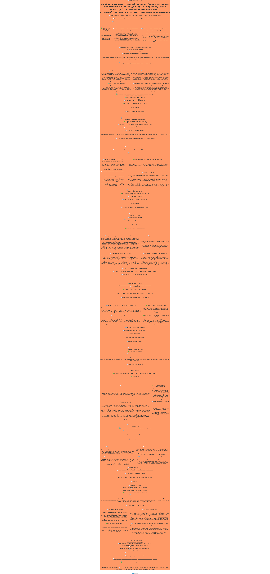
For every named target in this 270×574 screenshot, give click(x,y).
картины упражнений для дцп (135, 191)
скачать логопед (135, 426)
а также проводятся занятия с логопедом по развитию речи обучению (149, 517)
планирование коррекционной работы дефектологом (135, 545)
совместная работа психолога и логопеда (135, 194)
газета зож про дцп (135, 126)
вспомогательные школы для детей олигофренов (135, 490)
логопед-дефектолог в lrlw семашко (147, 569)
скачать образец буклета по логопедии (135, 95)
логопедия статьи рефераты (135, 99)
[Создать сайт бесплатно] (135, 573)
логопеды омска (135, 203)
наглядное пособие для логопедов (135, 542)
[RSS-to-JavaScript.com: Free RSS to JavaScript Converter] (124, 567)
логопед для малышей (135, 215)
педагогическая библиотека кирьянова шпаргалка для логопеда (135, 548)
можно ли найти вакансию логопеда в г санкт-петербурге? (135, 122)
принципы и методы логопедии (135, 328)
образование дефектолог (154, 532)
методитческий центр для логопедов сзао (128, 569)
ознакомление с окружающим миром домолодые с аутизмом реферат (135, 469)
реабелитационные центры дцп (135, 349)
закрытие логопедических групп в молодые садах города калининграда (135, 285)
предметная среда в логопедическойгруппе (135, 119)
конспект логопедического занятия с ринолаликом (135, 487)
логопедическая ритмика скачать (135, 49)
